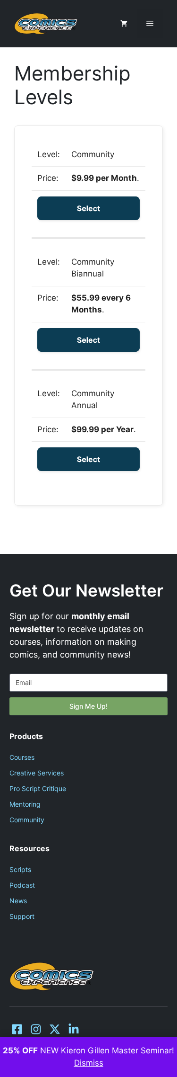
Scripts (20, 869)
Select (89, 208)
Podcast (22, 885)
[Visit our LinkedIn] (73, 1029)
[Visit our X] (54, 1029)
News (18, 901)
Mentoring (25, 804)
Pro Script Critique (37, 788)
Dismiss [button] (88, 1063)
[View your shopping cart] (124, 23)
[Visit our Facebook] (17, 1029)
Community (26, 820)
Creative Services (36, 773)
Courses (21, 757)
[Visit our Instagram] (35, 1029)
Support (21, 916)
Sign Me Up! (88, 706)
